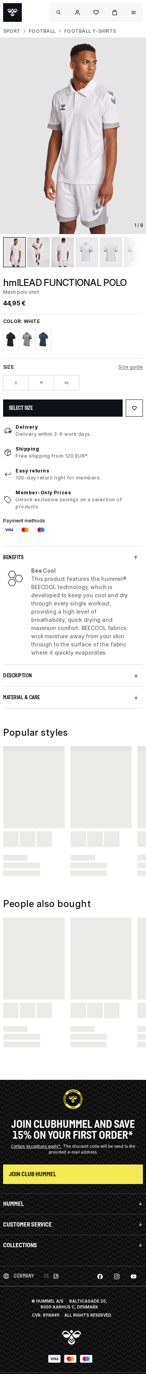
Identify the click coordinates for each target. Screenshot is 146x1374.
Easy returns (32, 471)
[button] (77, 12)
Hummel (13, 1203)
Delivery (27, 427)
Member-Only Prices (43, 492)
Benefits (13, 557)
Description (17, 675)
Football (42, 31)
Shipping (27, 449)
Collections (20, 1245)
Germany (24, 1276)
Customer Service (27, 1224)
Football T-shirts (90, 31)
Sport (11, 31)
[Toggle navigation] (58, 12)
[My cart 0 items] (115, 12)
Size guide (130, 367)
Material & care (21, 697)
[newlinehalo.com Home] (12, 12)
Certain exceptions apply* (36, 1146)
